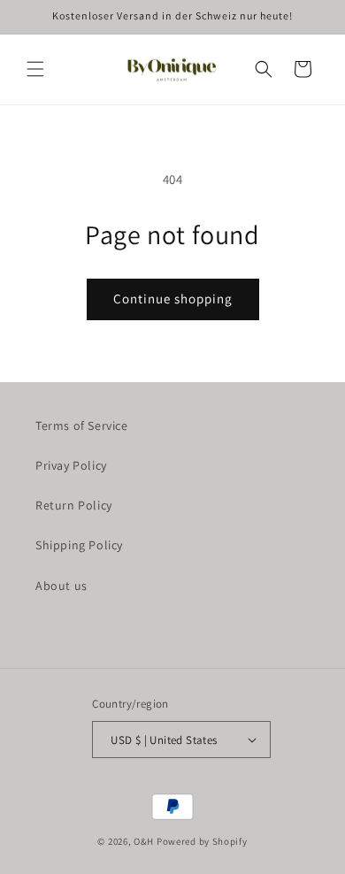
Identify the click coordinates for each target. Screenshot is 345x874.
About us (61, 586)
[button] (35, 69)
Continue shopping (173, 298)
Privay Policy (71, 465)
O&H (144, 841)
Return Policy (73, 505)
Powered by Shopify (202, 841)
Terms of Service (81, 425)
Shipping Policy (79, 545)
